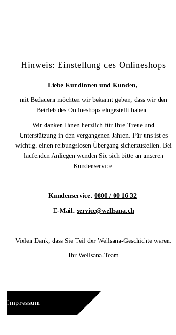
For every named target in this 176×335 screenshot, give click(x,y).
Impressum (23, 302)
